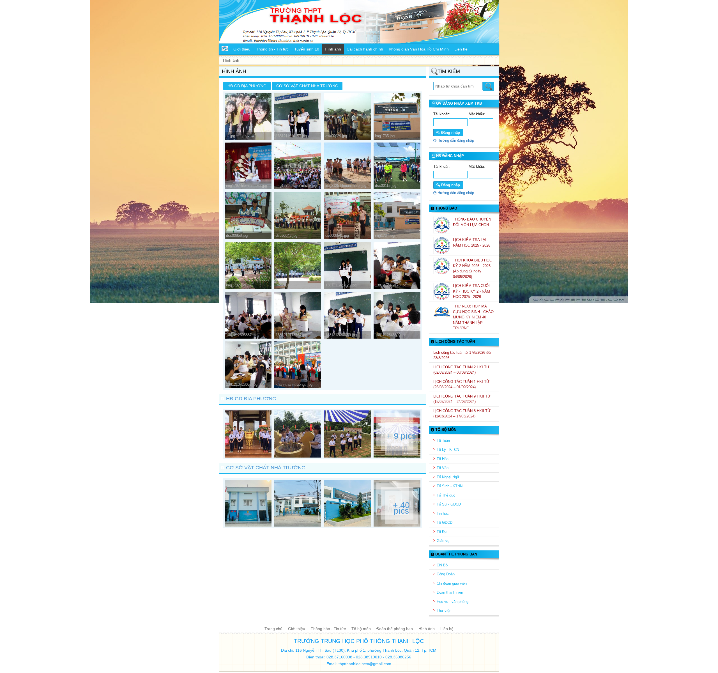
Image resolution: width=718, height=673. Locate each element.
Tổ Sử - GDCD (449, 504)
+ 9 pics (401, 436)
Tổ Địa (442, 532)
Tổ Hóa (442, 459)
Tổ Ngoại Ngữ (448, 477)
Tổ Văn (442, 468)
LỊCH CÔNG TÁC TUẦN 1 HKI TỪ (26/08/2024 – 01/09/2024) (461, 384)
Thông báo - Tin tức (328, 628)
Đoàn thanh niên (450, 592)
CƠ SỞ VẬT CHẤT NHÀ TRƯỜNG (307, 86)
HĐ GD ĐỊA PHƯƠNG (246, 86)
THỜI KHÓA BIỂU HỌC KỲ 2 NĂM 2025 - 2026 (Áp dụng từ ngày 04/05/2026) (472, 268)
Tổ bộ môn (361, 628)
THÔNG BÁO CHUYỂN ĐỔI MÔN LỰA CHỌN (472, 222)
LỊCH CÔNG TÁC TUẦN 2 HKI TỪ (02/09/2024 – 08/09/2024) (461, 370)
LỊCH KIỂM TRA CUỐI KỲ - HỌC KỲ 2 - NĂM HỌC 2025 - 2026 (471, 291)
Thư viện (444, 610)
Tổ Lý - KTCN (448, 449)
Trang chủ (273, 628)
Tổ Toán (443, 440)
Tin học (443, 513)
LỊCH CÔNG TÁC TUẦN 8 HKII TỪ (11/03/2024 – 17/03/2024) (462, 414)
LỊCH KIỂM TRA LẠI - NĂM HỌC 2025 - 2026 (472, 242)
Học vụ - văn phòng (452, 602)
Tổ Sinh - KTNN (449, 486)
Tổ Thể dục (446, 495)
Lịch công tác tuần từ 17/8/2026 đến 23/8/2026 (462, 355)
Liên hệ (447, 628)
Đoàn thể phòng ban (394, 628)
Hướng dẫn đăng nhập (455, 140)
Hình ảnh (426, 628)
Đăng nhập (450, 132)
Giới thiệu (296, 628)
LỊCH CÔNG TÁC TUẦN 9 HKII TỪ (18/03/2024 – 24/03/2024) (462, 399)
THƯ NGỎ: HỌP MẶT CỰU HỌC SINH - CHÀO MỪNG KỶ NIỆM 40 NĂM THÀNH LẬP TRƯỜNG (473, 317)
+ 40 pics (401, 507)
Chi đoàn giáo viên (452, 583)
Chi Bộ (442, 565)
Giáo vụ (443, 541)
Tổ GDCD (444, 522)
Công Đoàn (446, 574)
